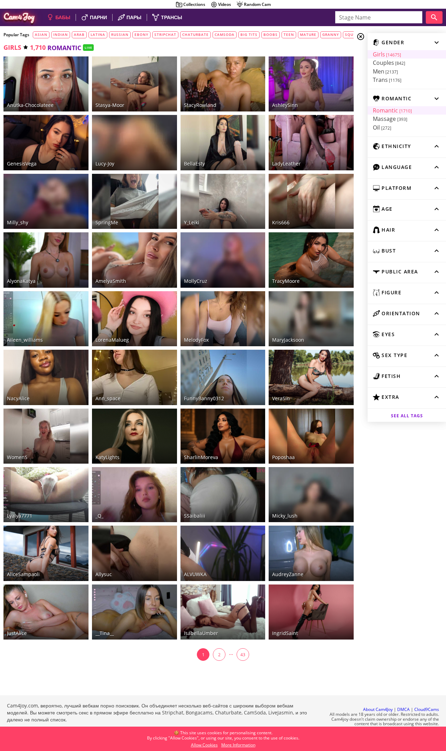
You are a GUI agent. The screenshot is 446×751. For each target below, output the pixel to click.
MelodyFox (196, 339)
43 (242, 655)
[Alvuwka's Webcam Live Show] (223, 553)
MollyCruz (195, 281)
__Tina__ (104, 633)
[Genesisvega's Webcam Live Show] (46, 142)
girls (12, 47)
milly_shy (17, 222)
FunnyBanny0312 (204, 398)
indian (60, 34)
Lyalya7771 (19, 515)
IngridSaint (285, 633)
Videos (224, 4)
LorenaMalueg (112, 339)
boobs (270, 34)
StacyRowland (200, 105)
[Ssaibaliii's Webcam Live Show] (223, 494)
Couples (389, 63)
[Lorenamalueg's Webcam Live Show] (134, 318)
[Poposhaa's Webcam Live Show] (311, 436)
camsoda (224, 34)
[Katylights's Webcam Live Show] (134, 436)
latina (98, 34)
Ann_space (108, 398)
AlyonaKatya (21, 281)
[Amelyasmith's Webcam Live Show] (134, 259)
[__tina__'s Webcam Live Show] (134, 612)
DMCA (403, 709)
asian (41, 34)
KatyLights (107, 457)
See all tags (407, 416)
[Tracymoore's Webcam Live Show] (311, 259)
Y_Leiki (191, 222)
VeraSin (281, 398)
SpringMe (106, 222)
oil (382, 127)
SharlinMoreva (201, 457)
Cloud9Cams (426, 709)
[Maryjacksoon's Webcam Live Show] (311, 318)
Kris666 (281, 222)
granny (330, 34)
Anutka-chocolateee (30, 105)
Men (385, 71)
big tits (248, 34)
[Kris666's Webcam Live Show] (311, 201)
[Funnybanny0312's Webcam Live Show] (223, 377)
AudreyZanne (287, 574)
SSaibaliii (194, 515)
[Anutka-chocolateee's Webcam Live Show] (46, 83)
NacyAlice (18, 398)
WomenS (17, 457)
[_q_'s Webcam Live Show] (134, 494)
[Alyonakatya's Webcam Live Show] (46, 259)
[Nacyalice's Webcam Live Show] (46, 377)
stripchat (165, 34)
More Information (238, 745)
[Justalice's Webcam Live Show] (46, 612)
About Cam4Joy (378, 709)
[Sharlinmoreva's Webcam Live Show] (223, 436)
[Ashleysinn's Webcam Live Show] (311, 83)
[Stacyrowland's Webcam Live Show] (223, 83)
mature (308, 34)
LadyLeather (286, 163)
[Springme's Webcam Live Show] (134, 201)
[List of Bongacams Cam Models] (73, 61)
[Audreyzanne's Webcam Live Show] (311, 553)
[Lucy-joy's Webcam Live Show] (134, 142)
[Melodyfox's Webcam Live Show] (223, 318)
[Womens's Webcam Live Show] (46, 436)
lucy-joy (104, 163)
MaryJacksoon (288, 339)
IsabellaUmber (201, 633)
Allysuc (103, 574)
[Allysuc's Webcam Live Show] (134, 553)
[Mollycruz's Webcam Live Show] (223, 259)
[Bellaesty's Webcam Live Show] (223, 142)
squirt (352, 34)
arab (79, 34)
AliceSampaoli (23, 574)
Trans (387, 80)
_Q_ (99, 515)
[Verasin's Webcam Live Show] (311, 377)
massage (390, 119)
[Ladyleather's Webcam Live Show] (311, 142)
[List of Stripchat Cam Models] (338, 61)
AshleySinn (285, 105)
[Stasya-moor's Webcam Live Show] (134, 83)
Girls (387, 54)
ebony (141, 34)
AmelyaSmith (110, 281)
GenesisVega (22, 163)
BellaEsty (194, 163)
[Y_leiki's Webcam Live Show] (223, 201)
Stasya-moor (109, 105)
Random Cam (257, 4)
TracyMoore (286, 281)
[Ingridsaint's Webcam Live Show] (311, 612)
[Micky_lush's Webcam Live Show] (311, 494)
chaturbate (195, 34)
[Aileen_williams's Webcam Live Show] (46, 318)
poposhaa (283, 457)
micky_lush (285, 515)
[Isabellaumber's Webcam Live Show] (223, 612)
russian (120, 34)
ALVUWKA (195, 574)
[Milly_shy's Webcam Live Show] (46, 201)
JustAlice (17, 633)
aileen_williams (25, 339)
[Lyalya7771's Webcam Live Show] (46, 494)
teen (289, 34)
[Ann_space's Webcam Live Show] (134, 377)
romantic (392, 110)
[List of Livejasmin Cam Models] (247, 62)
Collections (194, 4)
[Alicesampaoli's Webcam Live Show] (46, 553)
